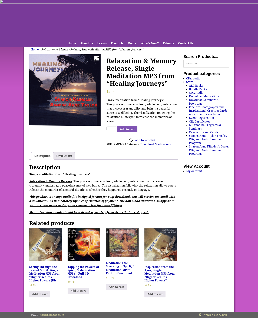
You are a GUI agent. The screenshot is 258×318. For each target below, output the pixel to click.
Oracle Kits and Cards (203, 132)
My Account (194, 171)
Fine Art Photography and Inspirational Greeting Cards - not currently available (209, 110)
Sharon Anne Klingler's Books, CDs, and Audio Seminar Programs (209, 150)
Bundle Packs (198, 89)
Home (72, 43)
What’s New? (150, 43)
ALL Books (196, 85)
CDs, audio (193, 78)
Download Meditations (155, 144)
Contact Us (185, 43)
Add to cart (127, 129)
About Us (86, 43)
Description (42, 156)
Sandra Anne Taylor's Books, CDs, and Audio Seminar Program (208, 139)
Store (189, 82)
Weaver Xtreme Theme (215, 314)
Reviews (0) (64, 156)
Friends (168, 43)
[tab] (42, 156)
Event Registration (201, 118)
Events (102, 43)
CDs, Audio (196, 92)
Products (117, 43)
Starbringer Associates (51, 314)
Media (132, 43)
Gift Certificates (199, 121)
